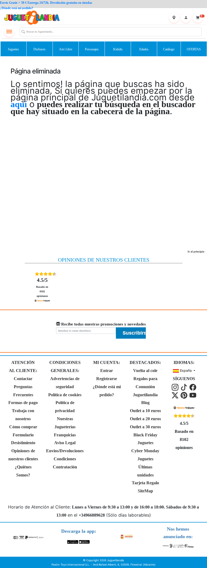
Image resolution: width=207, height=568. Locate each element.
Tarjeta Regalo (145, 483)
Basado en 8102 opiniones (42, 287)
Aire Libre (65, 49)
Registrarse (106, 378)
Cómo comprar (23, 427)
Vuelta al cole (145, 370)
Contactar (23, 378)
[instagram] (175, 387)
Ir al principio (196, 251)
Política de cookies (64, 394)
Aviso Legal (64, 442)
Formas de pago (23, 402)
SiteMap (145, 491)
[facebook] (193, 387)
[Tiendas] (174, 18)
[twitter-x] (175, 395)
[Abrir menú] (9, 32)
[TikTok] (184, 387)
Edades (144, 49)
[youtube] (193, 395)
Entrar (106, 370)
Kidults (118, 49)
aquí (19, 104)
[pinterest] (184, 395)
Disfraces (39, 49)
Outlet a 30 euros (145, 427)
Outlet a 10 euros (145, 410)
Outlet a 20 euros (145, 418)
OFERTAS (194, 49)
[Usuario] (186, 18)
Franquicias (65, 435)
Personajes (92, 49)
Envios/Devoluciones (65, 450)
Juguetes (13, 49)
